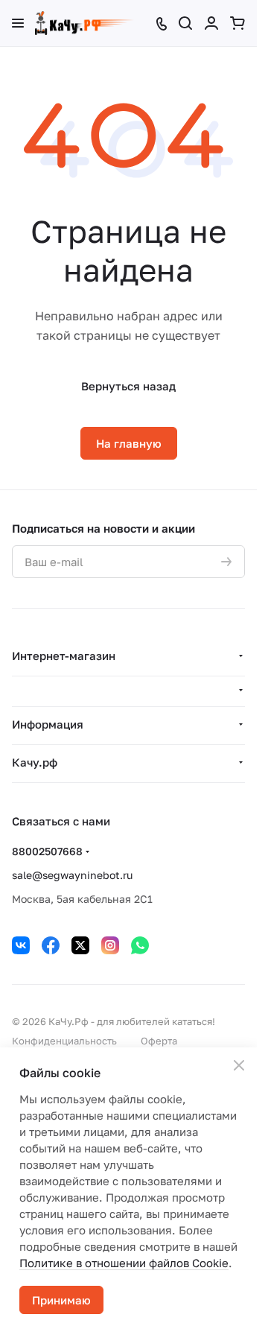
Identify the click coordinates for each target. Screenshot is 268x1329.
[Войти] (211, 23)
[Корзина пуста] (237, 23)
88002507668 (47, 851)
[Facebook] (51, 945)
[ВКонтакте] (21, 945)
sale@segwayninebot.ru (72, 875)
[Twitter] (80, 945)
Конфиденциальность (64, 1041)
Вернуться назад (128, 386)
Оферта (159, 1041)
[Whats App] (140, 945)
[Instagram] (110, 945)
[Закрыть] (239, 1065)
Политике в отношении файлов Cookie (124, 1262)
